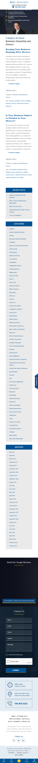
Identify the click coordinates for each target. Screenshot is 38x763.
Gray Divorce (13, 312)
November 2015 (13, 512)
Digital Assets (13, 272)
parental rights (13, 371)
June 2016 (12, 489)
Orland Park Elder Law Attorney (18, 359)
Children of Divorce (14, 255)
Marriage (11, 349)
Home (13, 716)
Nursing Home (13, 352)
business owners (20, 101)
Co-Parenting (13, 259)
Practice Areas (15, 719)
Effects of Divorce (14, 289)
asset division (13, 169)
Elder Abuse (12, 292)
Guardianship (13, 316)
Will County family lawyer (16, 438)
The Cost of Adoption (15, 215)
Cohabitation (12, 262)
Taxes (11, 418)
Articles (25, 719)
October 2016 (13, 475)
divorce (14, 103)
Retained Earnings (14, 398)
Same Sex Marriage (14, 405)
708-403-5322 (20, 7)
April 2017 (12, 455)
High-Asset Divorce (14, 322)
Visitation (11, 432)
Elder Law (12, 296)
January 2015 (13, 546)
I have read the (15, 654)
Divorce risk (12, 282)
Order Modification (14, 356)
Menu (3, 761)
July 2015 (12, 525)
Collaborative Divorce (15, 265)
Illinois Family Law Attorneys (17, 329)
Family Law (12, 302)
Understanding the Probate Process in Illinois (19, 211)
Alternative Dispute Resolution (17, 239)
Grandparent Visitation (15, 309)
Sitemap (11, 752)
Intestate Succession (15, 339)
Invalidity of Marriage (15, 342)
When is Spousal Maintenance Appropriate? (17, 202)
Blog (10, 721)
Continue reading (14, 83)
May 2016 (12, 492)
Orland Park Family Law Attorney (18, 368)
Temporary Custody (14, 422)
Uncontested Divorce (15, 428)
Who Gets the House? (15, 206)
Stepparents (12, 415)
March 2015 (12, 539)
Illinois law (12, 332)
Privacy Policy (22, 752)
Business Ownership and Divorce (18, 245)
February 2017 (13, 462)
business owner (22, 169)
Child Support (13, 252)
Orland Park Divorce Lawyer (23, 175)
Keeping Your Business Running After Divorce (18, 51)
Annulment (12, 242)
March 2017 (12, 459)
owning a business (11, 177)
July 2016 (12, 485)
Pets (10, 378)
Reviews (17, 721)
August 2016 (12, 482)
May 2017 (12, 452)
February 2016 (13, 502)
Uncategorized (13, 425)
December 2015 (13, 509)
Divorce (11, 279)
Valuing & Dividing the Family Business (17, 196)
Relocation (12, 392)
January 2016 (13, 505)
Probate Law (12, 385)
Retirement (12, 402)
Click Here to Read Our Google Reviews (19, 600)
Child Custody (13, 249)
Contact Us (25, 721)
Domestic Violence (14, 285)
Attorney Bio (22, 716)
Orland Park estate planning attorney (17, 364)
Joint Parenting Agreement (16, 346)
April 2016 (12, 495)
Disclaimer (20, 654)
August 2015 (12, 522)
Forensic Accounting (15, 306)
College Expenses (14, 269)
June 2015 (12, 529)
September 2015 (14, 519)
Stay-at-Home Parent (15, 412)
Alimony (11, 235)
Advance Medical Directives (17, 232)
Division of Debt (13, 275)
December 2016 (13, 469)
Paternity (11, 375)
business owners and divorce (14, 172)
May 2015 (12, 532)
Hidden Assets (13, 319)
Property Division (14, 388)
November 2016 (13, 472)
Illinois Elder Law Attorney (16, 326)
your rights (20, 177)
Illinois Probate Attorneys (16, 336)
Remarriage (12, 395)
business (11, 101)
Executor (11, 299)
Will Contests (13, 435)
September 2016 (14, 479)
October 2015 (13, 515)
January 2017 (13, 465)
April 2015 (12, 535)
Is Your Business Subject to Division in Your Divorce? (19, 118)
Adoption (11, 229)
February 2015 (13, 542)
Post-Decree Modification (16, 381)
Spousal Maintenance (15, 408)
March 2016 (12, 499)
